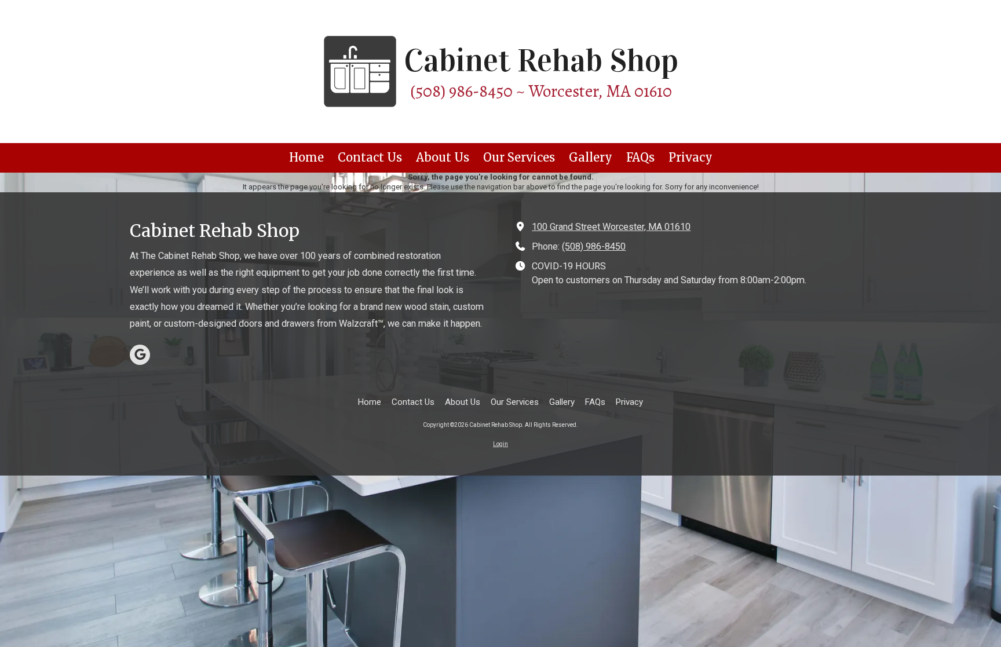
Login (500, 444)
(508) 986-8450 (594, 246)
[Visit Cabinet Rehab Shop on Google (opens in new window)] (140, 355)
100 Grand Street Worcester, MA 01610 (611, 226)
